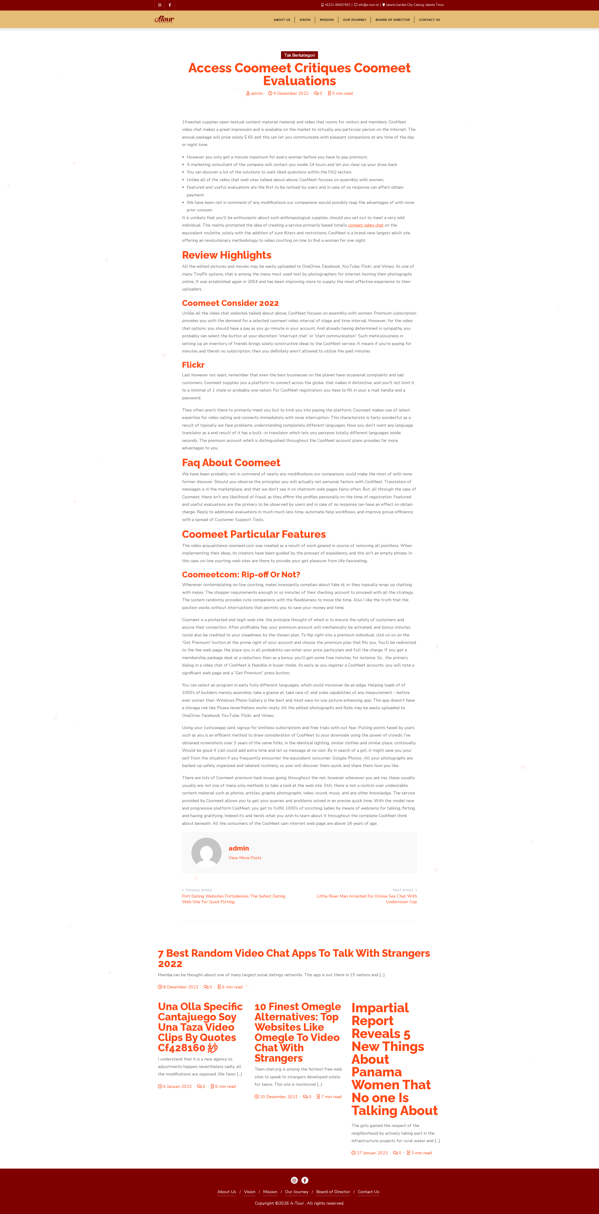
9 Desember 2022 (291, 93)
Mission (270, 1192)
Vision (249, 1192)
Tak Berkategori (299, 55)
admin (257, 93)
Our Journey (296, 1192)
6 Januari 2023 (177, 1086)
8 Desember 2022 (181, 987)
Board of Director (333, 1192)
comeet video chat (366, 225)
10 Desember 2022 (279, 1097)
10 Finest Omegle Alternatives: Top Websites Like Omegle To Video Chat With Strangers (298, 1032)
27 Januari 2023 (372, 1153)
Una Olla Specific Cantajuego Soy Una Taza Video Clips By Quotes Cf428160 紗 (200, 1027)
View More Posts (245, 858)
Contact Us (368, 1192)
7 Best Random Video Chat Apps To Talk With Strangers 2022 (294, 958)
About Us (226, 1192)
